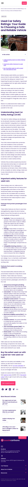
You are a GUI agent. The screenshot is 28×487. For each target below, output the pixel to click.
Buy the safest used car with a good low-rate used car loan (13, 68)
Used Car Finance (8, 8)
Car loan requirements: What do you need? (9, 411)
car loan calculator (18, 365)
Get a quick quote (8, 383)
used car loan (7, 375)
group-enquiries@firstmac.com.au (9, 452)
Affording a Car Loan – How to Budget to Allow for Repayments (10, 428)
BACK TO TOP (22, 437)
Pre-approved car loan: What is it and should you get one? (9, 402)
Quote (24, 3)
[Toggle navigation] (2, 3)
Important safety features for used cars (13, 64)
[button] (25, 466)
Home (2, 8)
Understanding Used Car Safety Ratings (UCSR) (14, 60)
